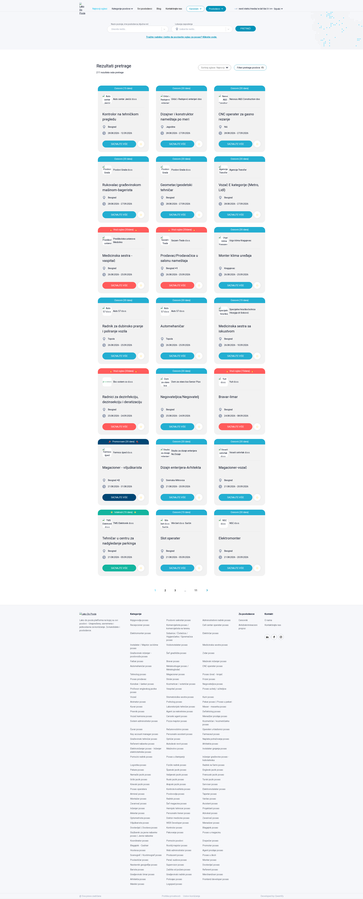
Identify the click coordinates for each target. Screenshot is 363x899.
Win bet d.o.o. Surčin (181, 523)
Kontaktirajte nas (174, 8)
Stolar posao (172, 679)
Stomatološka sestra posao (180, 697)
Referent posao (210, 869)
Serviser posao (210, 784)
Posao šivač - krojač (212, 674)
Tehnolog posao (138, 674)
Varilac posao (209, 798)
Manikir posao (137, 884)
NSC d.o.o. (234, 523)
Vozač (133, 697)
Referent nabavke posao (142, 743)
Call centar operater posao (215, 625)
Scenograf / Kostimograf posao (146, 855)
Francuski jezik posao (213, 774)
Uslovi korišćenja (191, 896)
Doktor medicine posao (177, 818)
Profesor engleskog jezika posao (143, 690)
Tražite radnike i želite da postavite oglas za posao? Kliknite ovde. (181, 37)
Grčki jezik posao (138, 779)
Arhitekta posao (210, 743)
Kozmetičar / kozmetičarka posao (215, 723)
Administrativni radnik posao (216, 620)
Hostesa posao (137, 850)
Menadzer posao (210, 822)
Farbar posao (136, 661)
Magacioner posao (175, 674)
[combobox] (111, 29)
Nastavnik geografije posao (143, 864)
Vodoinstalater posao (177, 645)
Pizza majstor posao (176, 721)
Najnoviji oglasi (99, 8)
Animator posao (138, 701)
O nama (268, 620)
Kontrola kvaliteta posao (178, 789)
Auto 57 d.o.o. (119, 311)
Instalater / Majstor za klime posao (144, 647)
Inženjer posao (137, 808)
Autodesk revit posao (177, 743)
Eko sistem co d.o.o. (123, 381)
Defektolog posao (211, 711)
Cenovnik (243, 620)
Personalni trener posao (178, 813)
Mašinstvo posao (174, 748)
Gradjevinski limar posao (142, 874)
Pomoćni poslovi (174, 840)
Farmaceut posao (211, 734)
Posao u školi (209, 855)
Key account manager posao (144, 734)
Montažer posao (138, 798)
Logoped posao (174, 884)
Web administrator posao (178, 850)
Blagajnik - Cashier (139, 845)
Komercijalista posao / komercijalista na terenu (178, 627)
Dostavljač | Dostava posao (143, 827)
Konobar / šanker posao (142, 684)
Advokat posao (209, 813)
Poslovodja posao (175, 794)
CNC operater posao (212, 666)
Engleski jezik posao (212, 770)
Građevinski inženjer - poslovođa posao (141, 655)
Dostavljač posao (211, 864)
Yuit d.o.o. (234, 381)
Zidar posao (208, 653)
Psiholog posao (174, 701)
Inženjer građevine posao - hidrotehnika (215, 758)
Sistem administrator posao (144, 721)
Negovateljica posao (212, 684)
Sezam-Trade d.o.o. (180, 240)
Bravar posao (172, 661)
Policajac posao (174, 879)
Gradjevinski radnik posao (179, 874)
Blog (159, 8)
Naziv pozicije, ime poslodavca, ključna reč (129, 24)
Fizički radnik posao (176, 765)
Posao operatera (138, 789)
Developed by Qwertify (272, 896)
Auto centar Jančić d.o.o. (125, 99)
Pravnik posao (137, 711)
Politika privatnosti (171, 896)
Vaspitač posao (174, 688)
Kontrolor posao (174, 827)
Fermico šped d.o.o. (122, 452)
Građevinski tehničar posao (143, 739)
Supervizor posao (175, 864)
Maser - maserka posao (214, 706)
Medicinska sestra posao (215, 645)
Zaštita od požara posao (178, 869)
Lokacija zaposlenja (184, 24)
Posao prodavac (138, 679)
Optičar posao (173, 739)
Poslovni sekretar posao (178, 620)
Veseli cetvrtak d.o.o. (239, 452)
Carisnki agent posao (176, 716)
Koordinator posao (139, 840)
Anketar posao (137, 813)
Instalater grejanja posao (214, 748)
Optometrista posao (140, 818)
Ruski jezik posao (175, 779)
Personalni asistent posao (179, 734)
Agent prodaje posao (212, 850)
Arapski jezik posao (176, 784)
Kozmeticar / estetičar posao (180, 684)
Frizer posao (208, 679)
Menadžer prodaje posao (214, 716)
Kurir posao (208, 697)
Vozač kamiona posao (141, 716)
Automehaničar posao (141, 666)
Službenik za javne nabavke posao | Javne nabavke (143, 834)
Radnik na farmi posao (213, 765)
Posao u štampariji (175, 756)
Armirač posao (137, 794)
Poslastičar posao (139, 860)
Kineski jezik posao (140, 784)
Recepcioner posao (139, 625)
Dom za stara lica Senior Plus (186, 381)
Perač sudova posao (176, 860)
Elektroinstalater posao (213, 789)
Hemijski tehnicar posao (178, 808)
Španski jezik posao (176, 770)
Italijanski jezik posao (177, 774)
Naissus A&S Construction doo (244, 99)
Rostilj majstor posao (176, 845)
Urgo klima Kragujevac (240, 240)
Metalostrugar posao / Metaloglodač (177, 668)
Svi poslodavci (144, 8)
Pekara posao (137, 770)
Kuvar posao (136, 706)
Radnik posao (173, 798)
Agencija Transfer (238, 169)
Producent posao (174, 855)
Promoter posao (210, 845)
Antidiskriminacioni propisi (248, 627)
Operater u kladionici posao (216, 729)
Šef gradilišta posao (176, 653)
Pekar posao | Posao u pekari (217, 701)
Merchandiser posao (212, 874)
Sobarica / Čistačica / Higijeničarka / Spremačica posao (179, 636)
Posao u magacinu (211, 832)
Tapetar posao (209, 794)
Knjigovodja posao (139, 620)
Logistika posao (138, 765)
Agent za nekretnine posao (179, 711)
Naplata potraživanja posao (215, 739)
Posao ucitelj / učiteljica (214, 688)
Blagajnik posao (210, 827)
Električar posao (210, 633)
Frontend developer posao (215, 879)
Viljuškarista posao (139, 822)
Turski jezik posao (211, 779)
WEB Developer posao (177, 822)
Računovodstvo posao (177, 729)
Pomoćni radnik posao (141, 756)
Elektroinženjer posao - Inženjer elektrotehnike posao (145, 750)
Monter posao (209, 860)
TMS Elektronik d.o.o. (123, 523)
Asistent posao (210, 803)
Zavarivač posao (138, 803)
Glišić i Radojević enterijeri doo (186, 99)
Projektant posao (210, 808)
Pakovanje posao (174, 832)
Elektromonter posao (140, 633)
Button (238, 24)
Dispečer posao (210, 840)
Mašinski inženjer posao (214, 661)
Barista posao (137, 869)
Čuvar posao (136, 729)
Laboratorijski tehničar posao (180, 706)
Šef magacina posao (176, 803)
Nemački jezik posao (140, 774)
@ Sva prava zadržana (90, 896)
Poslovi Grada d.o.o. (123, 169)
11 (196, 590)
